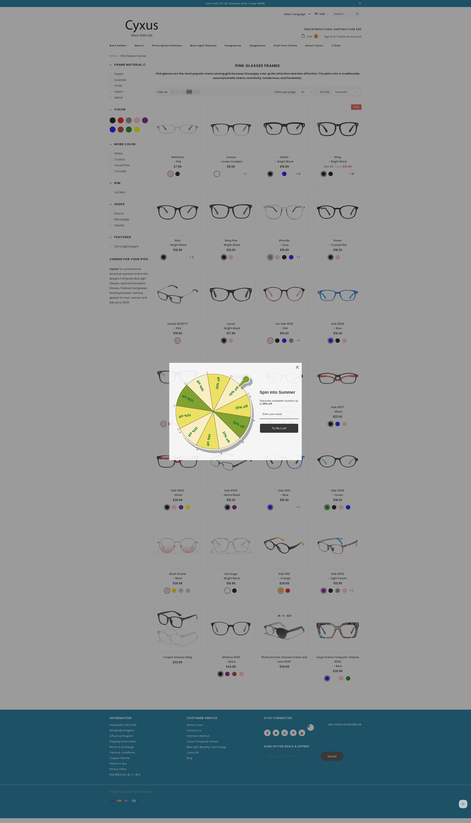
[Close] (297, 367)
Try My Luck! (279, 428)
